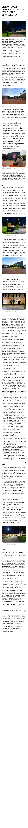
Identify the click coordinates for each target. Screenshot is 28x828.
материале (16, 458)
